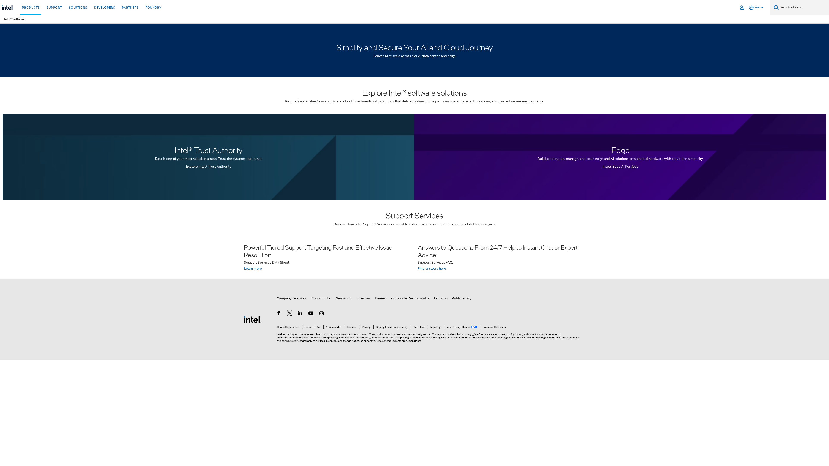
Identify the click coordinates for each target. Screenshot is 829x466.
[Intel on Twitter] (289, 314)
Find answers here (432, 268)
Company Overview (292, 298)
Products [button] (31, 7)
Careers (381, 298)
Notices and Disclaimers (354, 337)
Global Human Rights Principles (542, 337)
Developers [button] (104, 7)
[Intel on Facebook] (278, 314)
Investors (364, 298)
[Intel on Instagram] (321, 314)
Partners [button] (130, 7)
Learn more (253, 268)
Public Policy (461, 298)
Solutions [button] (78, 7)
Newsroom (344, 298)
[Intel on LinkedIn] (300, 314)
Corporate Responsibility (410, 298)
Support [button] (54, 7)
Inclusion (441, 298)
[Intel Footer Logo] (252, 319)
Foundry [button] (153, 7)
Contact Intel (321, 298)
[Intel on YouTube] (311, 314)
